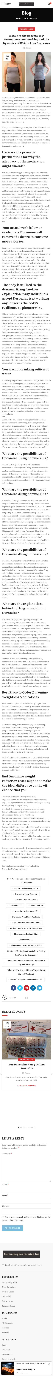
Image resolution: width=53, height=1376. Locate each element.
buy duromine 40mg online (26, 888)
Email (5, 1195)
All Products (7, 1323)
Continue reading (26, 1086)
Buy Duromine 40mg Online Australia (27, 1066)
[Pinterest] (26, 988)
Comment (7, 1153)
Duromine (43, 127)
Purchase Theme (8, 1306)
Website (5, 1206)
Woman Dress (8, 1292)
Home (18, 18)
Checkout (6, 1350)
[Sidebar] (3, 416)
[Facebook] (13, 988)
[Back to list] (26, 997)
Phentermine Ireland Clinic (26, 934)
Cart (4, 1345)
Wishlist (5, 1332)
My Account (7, 1354)
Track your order (9, 1359)
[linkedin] (33, 988)
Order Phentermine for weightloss (26, 928)
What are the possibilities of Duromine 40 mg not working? (26, 972)
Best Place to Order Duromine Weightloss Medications (26, 881)
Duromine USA (36, 905)
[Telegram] (39, 988)
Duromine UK (16, 905)
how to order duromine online (26, 922)
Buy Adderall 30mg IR (25, 1373)
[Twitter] (20, 988)
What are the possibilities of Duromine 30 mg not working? (26, 962)
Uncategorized (30, 18)
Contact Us (6, 1296)
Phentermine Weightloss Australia (26, 945)
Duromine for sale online (26, 900)
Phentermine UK (26, 940)
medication (6, 734)
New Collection (8, 1287)
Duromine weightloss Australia (26, 917)
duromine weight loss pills (26, 911)
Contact (5, 1328)
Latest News (7, 1301)
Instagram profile (9, 1282)
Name (5, 1184)
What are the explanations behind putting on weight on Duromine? (26, 953)
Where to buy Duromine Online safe (26, 980)
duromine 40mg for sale (26, 894)
